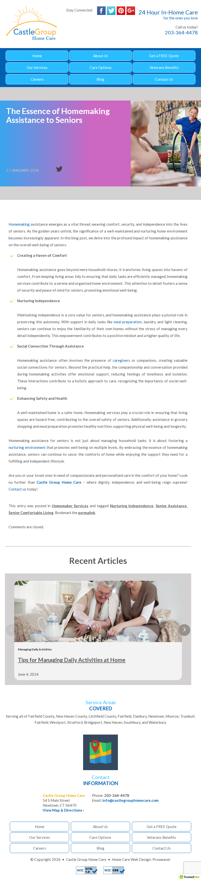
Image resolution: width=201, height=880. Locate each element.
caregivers (121, 360)
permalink (86, 512)
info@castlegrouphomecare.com (130, 800)
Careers (37, 79)
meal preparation (128, 322)
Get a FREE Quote (164, 55)
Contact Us (164, 79)
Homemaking (19, 224)
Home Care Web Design (131, 859)
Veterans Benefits (164, 67)
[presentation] (184, 631)
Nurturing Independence (132, 506)
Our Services (37, 67)
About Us (100, 55)
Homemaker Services (70, 506)
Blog (100, 79)
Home (37, 55)
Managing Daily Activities (35, 649)
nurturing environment (27, 447)
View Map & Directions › (63, 810)
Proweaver (161, 859)
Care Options (101, 67)
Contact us (17, 489)
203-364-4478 (181, 32)
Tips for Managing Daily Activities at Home (72, 660)
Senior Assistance (171, 506)
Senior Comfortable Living (31, 512)
